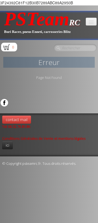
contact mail (16, 119)
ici (7, 145)
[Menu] (91, 22)
